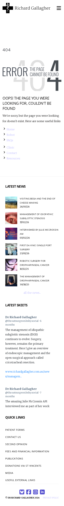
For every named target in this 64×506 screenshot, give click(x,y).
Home (11, 129)
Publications (14, 458)
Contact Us (13, 437)
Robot (11, 135)
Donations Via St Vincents (23, 465)
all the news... (32, 292)
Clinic (10, 147)
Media (9, 473)
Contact (12, 153)
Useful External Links (20, 480)
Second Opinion (16, 444)
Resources (13, 158)
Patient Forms (15, 429)
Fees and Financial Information (27, 451)
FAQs (10, 140)
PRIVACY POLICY (51, 497)
